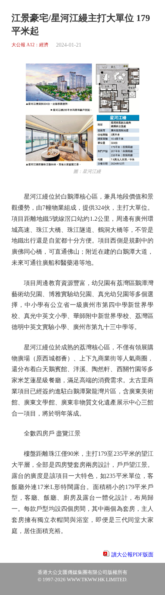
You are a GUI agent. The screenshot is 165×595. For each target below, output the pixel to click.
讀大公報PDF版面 (132, 555)
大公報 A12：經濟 (30, 44)
